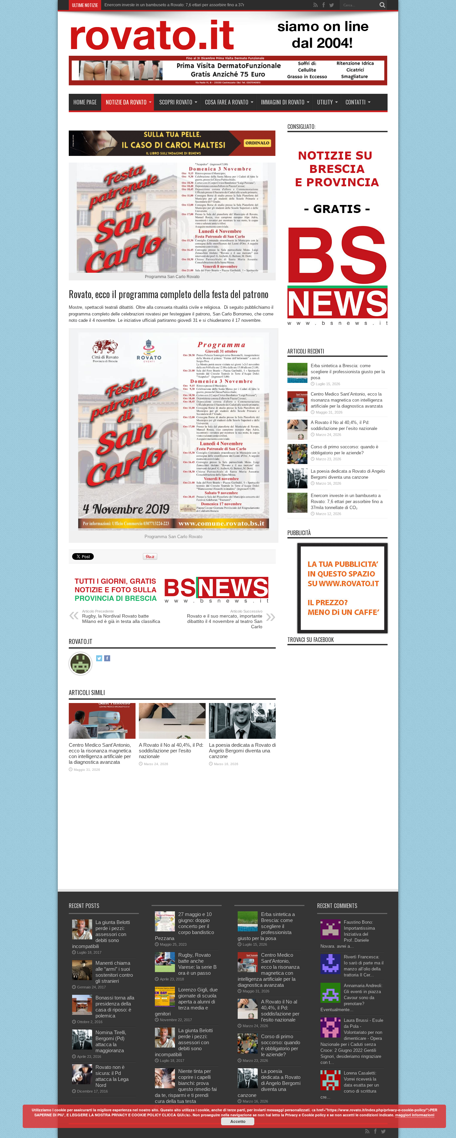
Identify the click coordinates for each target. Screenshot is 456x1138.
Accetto (237, 1121)
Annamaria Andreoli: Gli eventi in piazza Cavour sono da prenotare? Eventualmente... (351, 997)
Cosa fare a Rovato (226, 102)
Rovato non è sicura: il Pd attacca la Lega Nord (112, 1076)
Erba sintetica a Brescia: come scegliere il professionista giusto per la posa (348, 371)
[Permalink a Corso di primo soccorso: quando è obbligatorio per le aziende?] (297, 462)
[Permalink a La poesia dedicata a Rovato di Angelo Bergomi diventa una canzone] (242, 737)
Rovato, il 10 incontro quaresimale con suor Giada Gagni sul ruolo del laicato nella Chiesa (186, 5)
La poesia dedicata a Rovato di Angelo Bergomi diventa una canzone (242, 750)
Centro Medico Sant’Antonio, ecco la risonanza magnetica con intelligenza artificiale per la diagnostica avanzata (100, 753)
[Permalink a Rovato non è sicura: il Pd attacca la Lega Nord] (82, 1082)
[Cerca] (383, 5)
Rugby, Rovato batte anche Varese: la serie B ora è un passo (197, 964)
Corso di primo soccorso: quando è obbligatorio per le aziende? (280, 1045)
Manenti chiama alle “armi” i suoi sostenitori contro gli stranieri (114, 972)
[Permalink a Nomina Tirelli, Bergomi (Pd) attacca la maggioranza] (82, 1048)
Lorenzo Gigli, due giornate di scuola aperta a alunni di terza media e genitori (186, 1001)
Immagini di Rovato (282, 102)
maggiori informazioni (414, 1114)
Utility (325, 102)
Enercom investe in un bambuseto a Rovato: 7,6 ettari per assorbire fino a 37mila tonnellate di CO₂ (347, 501)
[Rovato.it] (228, 45)
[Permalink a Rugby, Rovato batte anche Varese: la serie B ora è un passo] (165, 970)
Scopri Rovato (175, 102)
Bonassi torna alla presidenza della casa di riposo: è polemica (114, 1006)
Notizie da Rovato (126, 102)
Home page (84, 102)
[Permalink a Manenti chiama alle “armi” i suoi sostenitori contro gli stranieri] (82, 978)
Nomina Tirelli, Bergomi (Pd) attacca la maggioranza (110, 1041)
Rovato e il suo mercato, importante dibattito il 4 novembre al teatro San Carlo (224, 619)
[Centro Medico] (228, 83)
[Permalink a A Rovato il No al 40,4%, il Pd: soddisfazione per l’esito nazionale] (172, 737)
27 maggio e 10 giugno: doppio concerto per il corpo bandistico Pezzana (184, 926)
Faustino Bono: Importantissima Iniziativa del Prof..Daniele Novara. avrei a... (347, 934)
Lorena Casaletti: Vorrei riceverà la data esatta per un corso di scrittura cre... (349, 1085)
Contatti (356, 102)
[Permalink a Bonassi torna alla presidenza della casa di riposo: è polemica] (82, 1013)
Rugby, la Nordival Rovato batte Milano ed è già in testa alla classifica (121, 616)
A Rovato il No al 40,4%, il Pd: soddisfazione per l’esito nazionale (171, 750)
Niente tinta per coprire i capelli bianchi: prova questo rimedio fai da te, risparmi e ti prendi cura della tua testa (186, 1086)
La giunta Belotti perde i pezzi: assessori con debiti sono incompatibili (101, 934)
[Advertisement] (190, 838)
